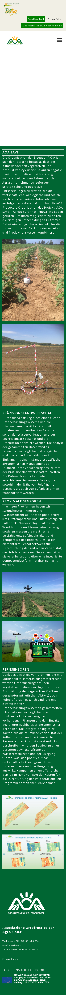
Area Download (36, 18)
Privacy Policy (55, 18)
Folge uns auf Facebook (23, 970)
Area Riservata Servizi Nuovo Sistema (42, 25)
